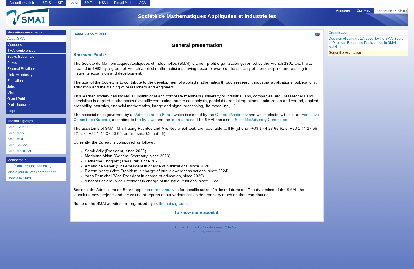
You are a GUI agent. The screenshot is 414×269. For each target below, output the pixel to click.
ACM (143, 3)
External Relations (21, 69)
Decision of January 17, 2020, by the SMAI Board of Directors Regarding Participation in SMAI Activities (366, 43)
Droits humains (18, 105)
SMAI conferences (21, 51)
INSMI (103, 3)
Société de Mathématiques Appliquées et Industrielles (207, 16)
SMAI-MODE (17, 139)
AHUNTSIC (216, 232)
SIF (60, 3)
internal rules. (183, 120)
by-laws (148, 120)
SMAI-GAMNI (17, 127)
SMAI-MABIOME (19, 151)
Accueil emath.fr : (23, 3)
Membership (16, 45)
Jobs (11, 87)
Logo (11, 111)
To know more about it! (197, 212)
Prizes (12, 63)
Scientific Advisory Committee (261, 120)
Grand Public (17, 99)
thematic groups (173, 203)
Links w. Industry (19, 75)
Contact (193, 227)
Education (15, 81)
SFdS (47, 3)
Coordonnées (211, 227)
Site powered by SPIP (201, 232)
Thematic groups (20, 121)
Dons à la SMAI (19, 178)
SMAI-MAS (15, 133)
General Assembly (231, 115)
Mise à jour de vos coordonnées (31, 172)
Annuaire (343, 10)
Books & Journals (20, 57)
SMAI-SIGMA (17, 145)
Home (78, 34)
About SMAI (96, 34)
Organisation (338, 33)
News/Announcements (24, 32)
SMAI (74, 3)
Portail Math (123, 3)
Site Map (363, 10)
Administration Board (154, 115)
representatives (165, 190)
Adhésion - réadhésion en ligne (31, 166)
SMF (88, 3)
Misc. (11, 93)
